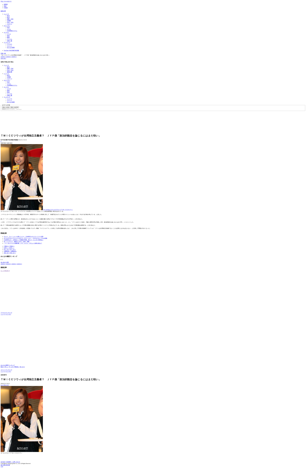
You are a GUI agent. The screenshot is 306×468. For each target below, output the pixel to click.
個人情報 (3, 465)
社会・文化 (10, 22)
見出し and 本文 (14, 107)
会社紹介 (3, 462)
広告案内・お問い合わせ (13, 462)
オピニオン (7, 25)
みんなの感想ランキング (8, 365)
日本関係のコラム (12, 30)
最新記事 (3, 11)
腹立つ (2, 367)
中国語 (6, 7)
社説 (8, 27)
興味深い (16, 367)
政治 (8, 15)
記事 (5, 262)
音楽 (8, 35)
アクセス (9, 44)
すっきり (11, 367)
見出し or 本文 (6, 107)
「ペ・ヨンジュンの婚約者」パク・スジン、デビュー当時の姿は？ (23, 243)
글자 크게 (9, 143)
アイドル (9, 39)
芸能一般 (9, 40)
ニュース (6, 14)
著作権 (8, 465)
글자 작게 (3, 143)
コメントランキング (6, 369)
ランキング (7, 42)
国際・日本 (10, 19)
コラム (9, 29)
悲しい (7, 367)
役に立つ (22, 367)
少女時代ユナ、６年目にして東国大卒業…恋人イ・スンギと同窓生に (23, 240)
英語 (5, 6)
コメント (9, 46)
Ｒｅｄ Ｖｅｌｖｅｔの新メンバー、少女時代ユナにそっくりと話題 (23, 236)
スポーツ (9, 24)
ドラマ (9, 34)
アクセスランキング (6, 312)
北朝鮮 (9, 20)
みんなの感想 (11, 47)
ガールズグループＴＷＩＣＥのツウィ (62, 209)
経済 (8, 17)
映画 (8, 37)
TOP (2, 466)
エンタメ (6, 32)
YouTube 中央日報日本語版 (11, 50)
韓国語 (6, 4)
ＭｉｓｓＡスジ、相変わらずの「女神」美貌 (16, 241)
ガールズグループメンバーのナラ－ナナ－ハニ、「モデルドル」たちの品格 (25, 238)
